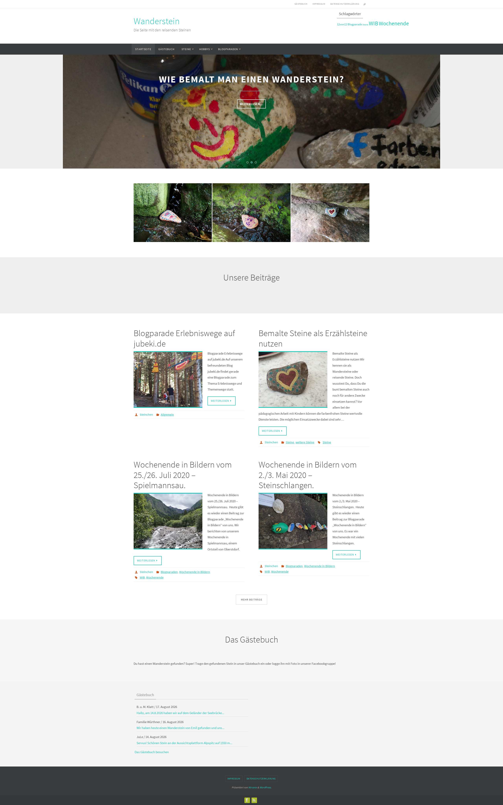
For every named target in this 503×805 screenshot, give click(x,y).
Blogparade (355, 24)
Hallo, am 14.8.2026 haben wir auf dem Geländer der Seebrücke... (180, 713)
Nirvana (252, 787)
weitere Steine (305, 442)
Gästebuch (301, 3)
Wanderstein (157, 21)
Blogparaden (169, 572)
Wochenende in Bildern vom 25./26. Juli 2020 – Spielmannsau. (183, 475)
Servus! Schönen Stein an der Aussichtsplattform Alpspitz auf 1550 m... (184, 743)
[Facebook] (247, 800)
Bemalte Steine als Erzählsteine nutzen (313, 338)
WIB (373, 23)
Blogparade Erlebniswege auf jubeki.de (184, 338)
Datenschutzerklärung (344, 3)
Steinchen (146, 414)
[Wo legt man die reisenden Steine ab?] (330, 202)
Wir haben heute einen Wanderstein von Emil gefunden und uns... (180, 728)
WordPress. (265, 787)
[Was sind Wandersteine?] (173, 204)
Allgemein (167, 414)
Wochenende (394, 23)
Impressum (318, 3)
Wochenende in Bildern (194, 572)
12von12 (342, 24)
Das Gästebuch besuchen (152, 752)
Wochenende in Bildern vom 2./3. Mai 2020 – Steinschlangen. (308, 475)
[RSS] (254, 800)
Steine (365, 24)
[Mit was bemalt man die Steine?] (251, 206)
